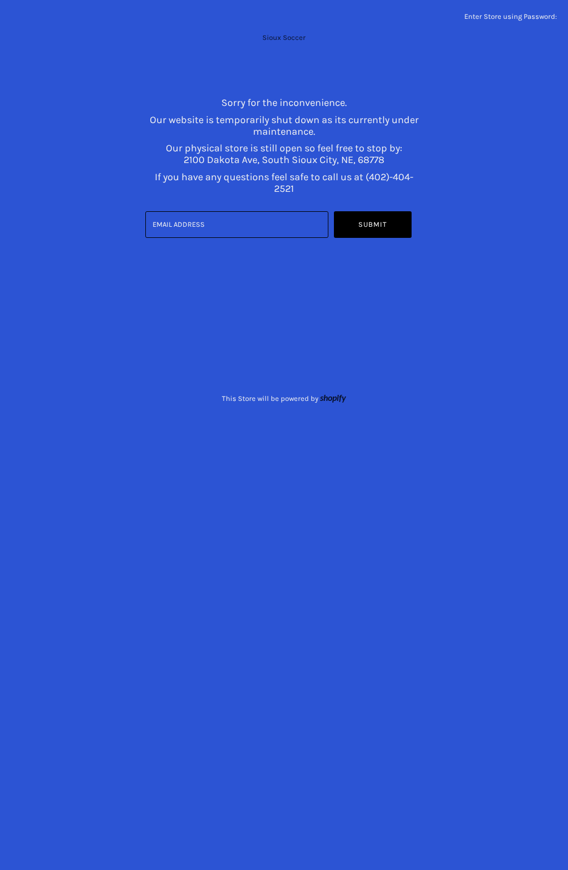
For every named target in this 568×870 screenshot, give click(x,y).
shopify (333, 398)
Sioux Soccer (284, 37)
